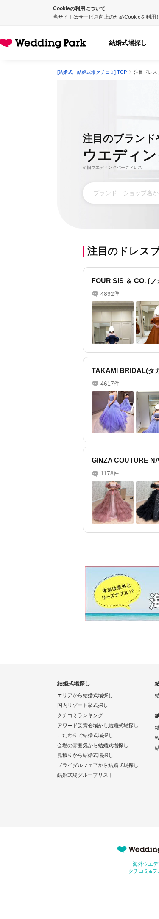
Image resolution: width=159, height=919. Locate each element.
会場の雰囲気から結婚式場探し (92, 745)
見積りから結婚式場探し (85, 755)
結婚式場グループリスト (85, 775)
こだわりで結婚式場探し (85, 735)
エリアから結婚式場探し (85, 695)
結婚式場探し (128, 42)
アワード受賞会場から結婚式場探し (98, 726)
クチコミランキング (80, 715)
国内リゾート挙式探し (82, 705)
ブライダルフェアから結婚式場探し (98, 765)
